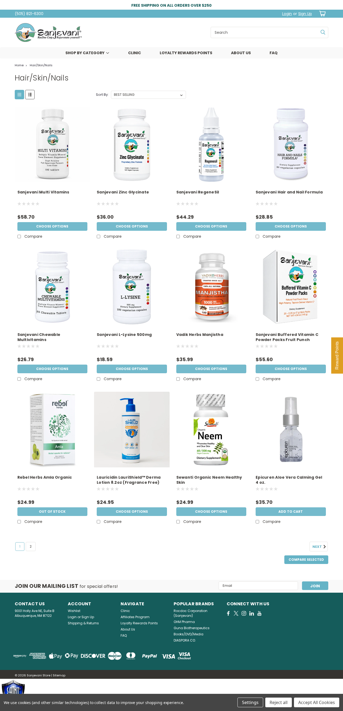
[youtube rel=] (259, 613)
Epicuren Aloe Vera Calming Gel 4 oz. (289, 480)
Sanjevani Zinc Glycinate (123, 192)
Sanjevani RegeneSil (197, 192)
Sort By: (102, 94)
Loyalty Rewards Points (186, 53)
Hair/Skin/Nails (41, 65)
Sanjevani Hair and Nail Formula (289, 192)
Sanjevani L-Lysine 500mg (124, 334)
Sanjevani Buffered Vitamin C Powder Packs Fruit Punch (287, 337)
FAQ (274, 53)
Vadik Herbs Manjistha (199, 334)
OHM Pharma (184, 622)
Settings (250, 702)
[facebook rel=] (228, 613)
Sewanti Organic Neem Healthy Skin (209, 480)
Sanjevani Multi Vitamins (43, 192)
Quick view (52, 178)
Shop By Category (85, 53)
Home (19, 65)
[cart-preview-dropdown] (321, 13)
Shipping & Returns (83, 623)
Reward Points (337, 356)
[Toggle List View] (30, 94)
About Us (241, 53)
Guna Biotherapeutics (192, 628)
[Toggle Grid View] (19, 94)
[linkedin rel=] (251, 613)
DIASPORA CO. (185, 640)
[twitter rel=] (236, 613)
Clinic (134, 53)
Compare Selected (306, 559)
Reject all (279, 702)
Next (317, 546)
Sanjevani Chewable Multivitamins (39, 337)
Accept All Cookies (316, 702)
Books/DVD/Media (188, 634)
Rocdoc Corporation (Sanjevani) (190, 613)
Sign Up (305, 13)
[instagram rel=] (243, 613)
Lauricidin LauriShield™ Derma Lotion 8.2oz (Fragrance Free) (129, 480)
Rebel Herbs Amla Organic (44, 477)
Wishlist (74, 611)
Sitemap (59, 675)
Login (287, 13)
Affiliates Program (135, 617)
